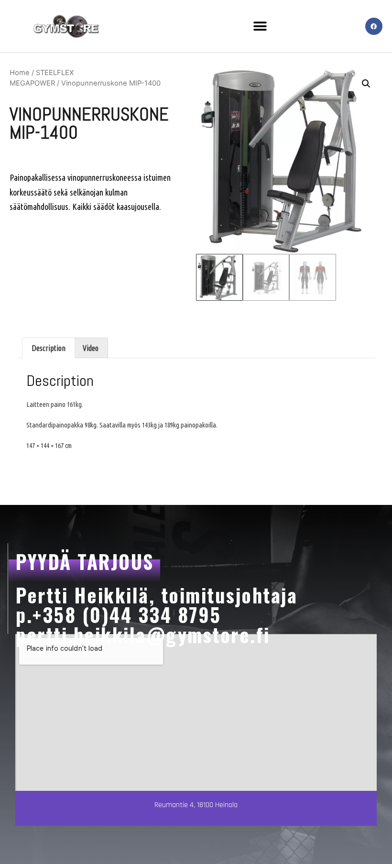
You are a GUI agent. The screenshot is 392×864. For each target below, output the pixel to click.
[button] (260, 26)
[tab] (48, 348)
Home (20, 72)
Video (90, 348)
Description (48, 348)
